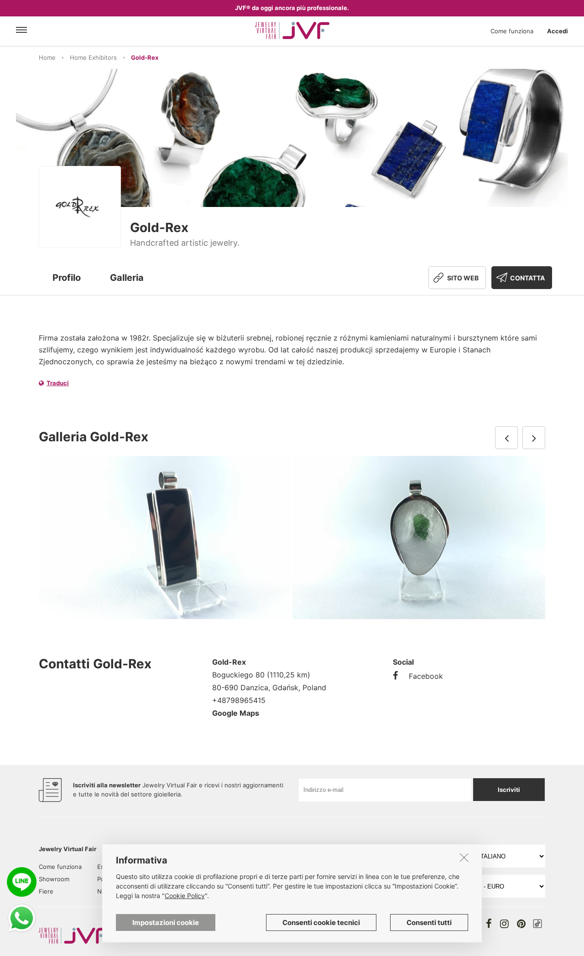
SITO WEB (463, 278)
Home (47, 57)
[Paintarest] (521, 924)
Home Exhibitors (93, 57)
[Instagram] (504, 924)
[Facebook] (489, 924)
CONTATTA (527, 278)
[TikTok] (537, 924)
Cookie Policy (185, 895)
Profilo (66, 277)
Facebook (426, 676)
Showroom (54, 879)
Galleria (127, 277)
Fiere (46, 891)
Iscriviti (509, 789)
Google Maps (235, 713)
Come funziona (511, 31)
